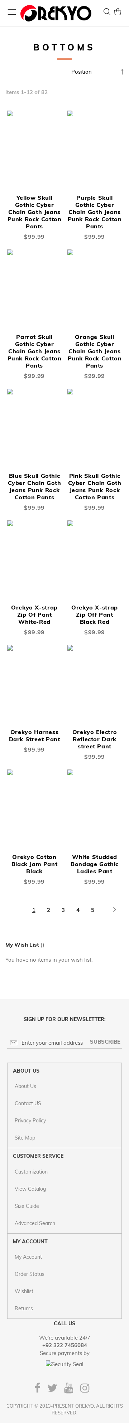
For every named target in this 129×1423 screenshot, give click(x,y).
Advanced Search (35, 1223)
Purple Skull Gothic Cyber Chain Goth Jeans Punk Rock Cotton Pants (95, 212)
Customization (31, 1172)
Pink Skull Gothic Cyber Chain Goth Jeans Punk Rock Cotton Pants (94, 486)
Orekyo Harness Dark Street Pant (34, 735)
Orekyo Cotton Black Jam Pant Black (34, 864)
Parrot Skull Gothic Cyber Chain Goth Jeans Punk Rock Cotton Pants (35, 351)
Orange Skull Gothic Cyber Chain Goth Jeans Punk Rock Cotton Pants (95, 351)
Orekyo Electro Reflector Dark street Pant (94, 739)
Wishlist (24, 1291)
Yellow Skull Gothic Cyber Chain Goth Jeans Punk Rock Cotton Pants (35, 212)
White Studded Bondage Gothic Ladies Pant (95, 864)
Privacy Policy (30, 1120)
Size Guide (27, 1206)
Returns (24, 1308)
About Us (25, 1086)
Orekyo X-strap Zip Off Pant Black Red (94, 614)
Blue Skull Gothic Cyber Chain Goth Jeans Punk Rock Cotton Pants (34, 486)
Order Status (29, 1274)
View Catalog (30, 1189)
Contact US (28, 1103)
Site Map (25, 1138)
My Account (28, 1257)
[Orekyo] (55, 13)
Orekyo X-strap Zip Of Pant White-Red (34, 614)
